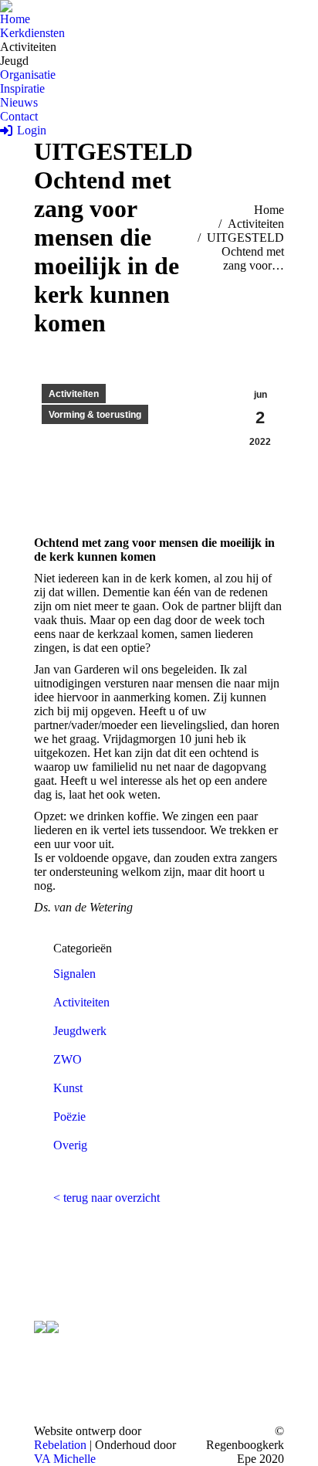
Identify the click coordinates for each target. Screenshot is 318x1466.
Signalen (74, 973)
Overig (70, 1145)
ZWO (67, 1059)
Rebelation (60, 1444)
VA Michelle (65, 1458)
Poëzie (69, 1116)
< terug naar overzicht (106, 1197)
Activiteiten (74, 394)
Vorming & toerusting (95, 414)
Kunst (68, 1087)
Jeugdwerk (80, 1030)
